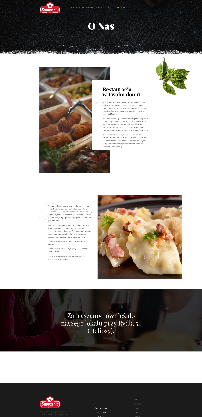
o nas (116, 8)
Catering (99, 8)
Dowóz (89, 8)
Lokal (109, 8)
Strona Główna (76, 8)
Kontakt (125, 8)
